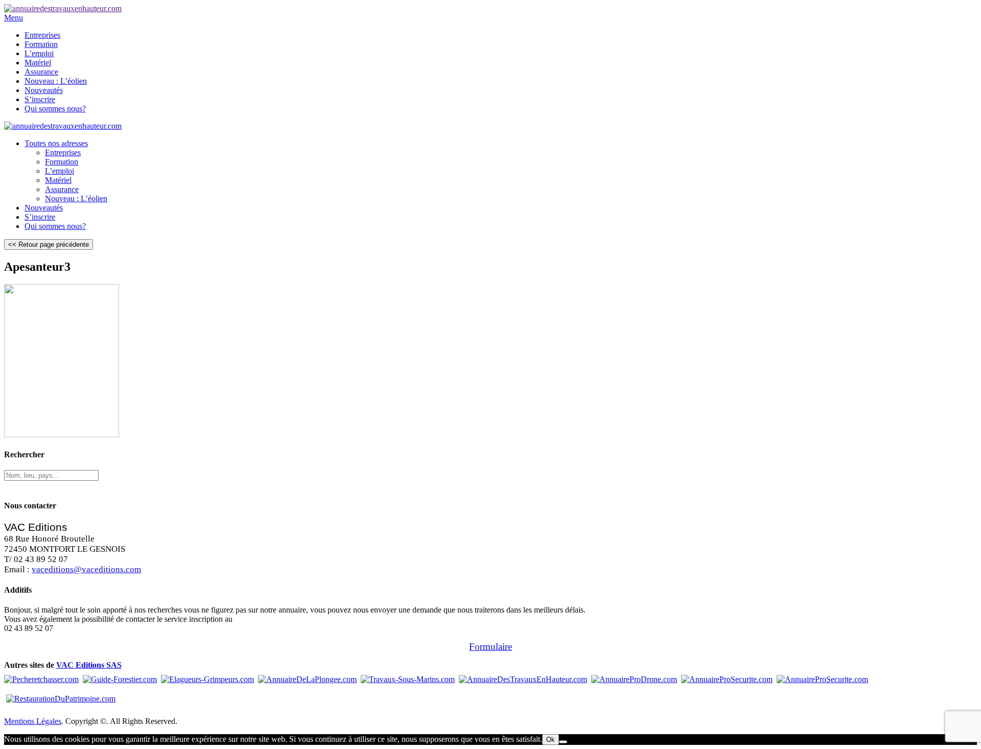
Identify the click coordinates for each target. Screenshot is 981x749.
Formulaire (490, 646)
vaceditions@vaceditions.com (86, 569)
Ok (550, 739)
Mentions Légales (32, 721)
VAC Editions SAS (89, 665)
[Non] (563, 741)
